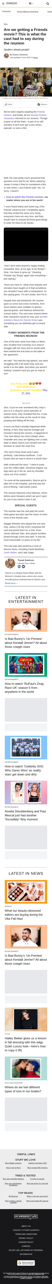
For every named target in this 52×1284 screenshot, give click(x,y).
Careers (26, 1246)
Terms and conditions (26, 1234)
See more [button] (26, 403)
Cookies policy (26, 1242)
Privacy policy (26, 1238)
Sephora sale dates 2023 (37, 1163)
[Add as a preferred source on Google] (26, 1263)
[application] (26, 243)
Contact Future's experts (26, 1230)
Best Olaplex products (13, 1163)
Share (10, 104)
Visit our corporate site (36, 1274)
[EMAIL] (24, 566)
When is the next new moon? (37, 1196)
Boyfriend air (13, 1196)
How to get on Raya (13, 1168)
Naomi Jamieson (20, 55)
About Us (26, 1226)
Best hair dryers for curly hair (37, 1183)
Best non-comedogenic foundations (13, 1184)
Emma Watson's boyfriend (27, 12)
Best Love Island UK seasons (37, 1201)
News (6, 24)
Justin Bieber (10, 552)
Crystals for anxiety (37, 1179)
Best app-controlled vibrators (13, 1179)
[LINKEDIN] (20, 566)
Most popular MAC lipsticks (37, 1168)
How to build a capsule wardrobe (13, 1201)
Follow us (44, 104)
